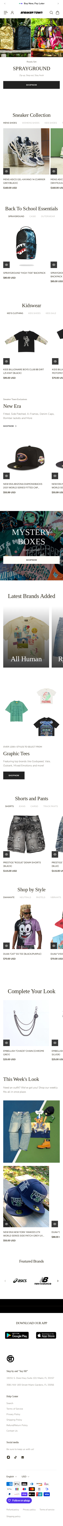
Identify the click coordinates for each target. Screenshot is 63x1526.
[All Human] (26, 637)
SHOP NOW (31, 85)
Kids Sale (51, 313)
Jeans (22, 806)
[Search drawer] (51, 12)
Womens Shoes (30, 122)
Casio (32, 216)
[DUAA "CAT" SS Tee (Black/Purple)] (26, 926)
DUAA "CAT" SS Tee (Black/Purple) (22, 954)
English (10, 1476)
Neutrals (25, 897)
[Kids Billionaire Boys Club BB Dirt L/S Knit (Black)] (26, 342)
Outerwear (48, 216)
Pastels (40, 897)
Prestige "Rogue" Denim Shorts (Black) (22, 864)
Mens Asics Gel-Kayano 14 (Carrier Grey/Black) (24, 181)
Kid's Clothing (15, 313)
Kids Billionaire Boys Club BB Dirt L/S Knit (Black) (23, 371)
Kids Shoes (51, 122)
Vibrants (55, 897)
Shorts (9, 806)
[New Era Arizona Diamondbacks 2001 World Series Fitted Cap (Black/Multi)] (26, 456)
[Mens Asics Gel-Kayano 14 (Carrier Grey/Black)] (26, 151)
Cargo (34, 806)
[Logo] (32, 13)
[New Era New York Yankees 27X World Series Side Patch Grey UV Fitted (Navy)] (26, 1196)
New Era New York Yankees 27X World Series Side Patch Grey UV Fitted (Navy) (23, 1234)
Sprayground (16, 216)
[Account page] (12, 12)
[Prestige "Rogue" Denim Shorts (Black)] (26, 835)
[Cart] (57, 12)
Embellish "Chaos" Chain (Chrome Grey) (23, 1053)
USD (24, 1476)
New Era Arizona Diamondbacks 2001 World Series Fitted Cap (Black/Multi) (22, 486)
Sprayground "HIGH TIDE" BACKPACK (24, 272)
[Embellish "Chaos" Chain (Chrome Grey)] (26, 1023)
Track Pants (50, 806)
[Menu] (6, 12)
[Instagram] (8, 1457)
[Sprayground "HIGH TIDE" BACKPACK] (26, 245)
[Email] (22, 1457)
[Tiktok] (15, 1457)
